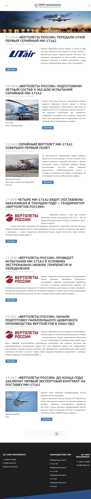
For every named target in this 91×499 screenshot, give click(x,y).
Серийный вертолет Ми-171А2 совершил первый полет (38, 146)
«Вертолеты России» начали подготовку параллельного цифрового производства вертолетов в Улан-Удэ (41, 320)
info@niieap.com (9, 463)
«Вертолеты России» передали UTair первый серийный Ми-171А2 (45, 39)
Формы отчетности (10, 467)
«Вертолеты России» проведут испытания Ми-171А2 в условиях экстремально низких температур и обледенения (39, 263)
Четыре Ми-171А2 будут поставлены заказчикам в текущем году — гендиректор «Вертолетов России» (45, 203)
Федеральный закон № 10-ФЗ (58, 477)
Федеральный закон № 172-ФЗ (58, 469)
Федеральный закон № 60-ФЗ (58, 484)
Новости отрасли (27, 44)
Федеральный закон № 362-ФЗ (58, 462)
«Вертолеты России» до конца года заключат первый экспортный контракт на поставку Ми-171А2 (45, 381)
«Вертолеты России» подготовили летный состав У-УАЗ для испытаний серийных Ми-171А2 (43, 89)
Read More (11, 69)
